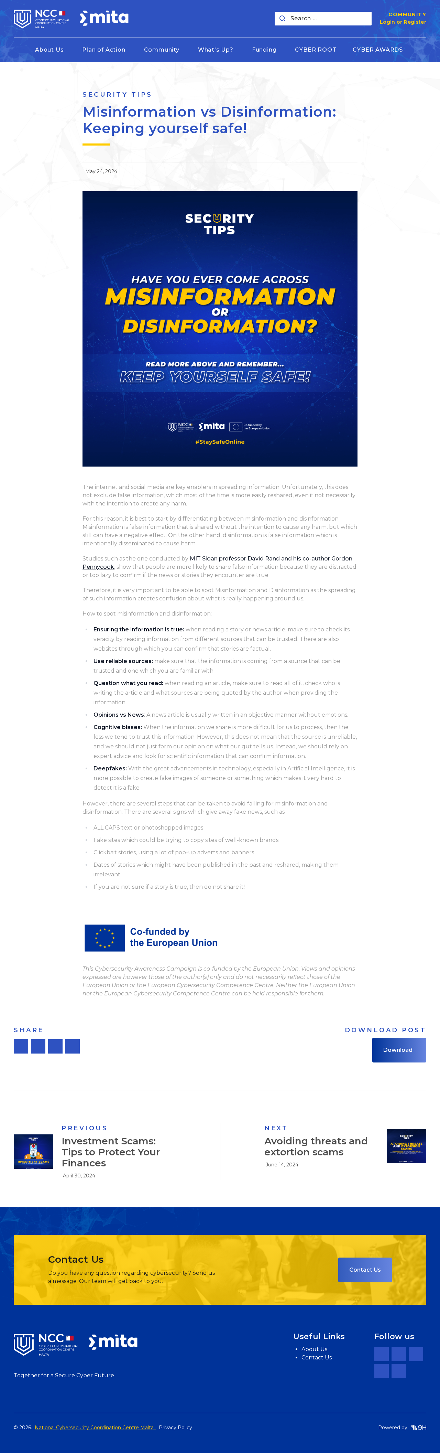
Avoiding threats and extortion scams (316, 1146)
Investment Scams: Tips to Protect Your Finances (111, 1152)
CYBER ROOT (315, 49)
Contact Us (365, 1270)
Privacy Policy (175, 1427)
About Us (314, 1349)
